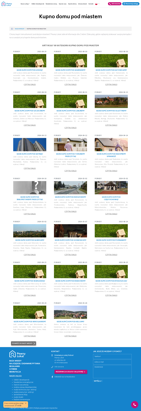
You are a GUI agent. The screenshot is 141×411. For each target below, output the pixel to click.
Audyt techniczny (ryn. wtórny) (25, 389)
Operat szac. (63, 4)
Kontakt (91, 4)
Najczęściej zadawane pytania (24, 363)
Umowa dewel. (82, 4)
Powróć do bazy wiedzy (22, 343)
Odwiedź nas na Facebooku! (65, 377)
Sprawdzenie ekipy (21, 394)
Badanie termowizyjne (22, 399)
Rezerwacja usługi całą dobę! (71, 371)
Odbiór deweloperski (38, 4)
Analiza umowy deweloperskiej (25, 387)
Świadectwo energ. (51, 4)
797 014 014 (115, 4)
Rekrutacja (15, 372)
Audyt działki (18, 397)
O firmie (13, 369)
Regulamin (14, 366)
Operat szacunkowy (21, 385)
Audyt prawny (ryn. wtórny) (24, 392)
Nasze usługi (25, 4)
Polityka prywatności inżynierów (46, 408)
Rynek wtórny (72, 4)
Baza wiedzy (19, 29)
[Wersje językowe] (97, 4)
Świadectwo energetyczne (23, 382)
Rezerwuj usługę (132, 4)
